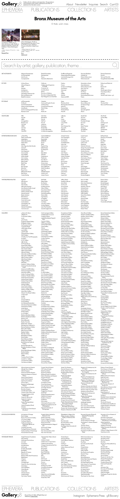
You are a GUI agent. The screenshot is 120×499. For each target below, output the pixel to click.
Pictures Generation (106, 73)
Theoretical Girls (105, 171)
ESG (42, 151)
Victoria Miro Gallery (106, 311)
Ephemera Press (96, 495)
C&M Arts (23, 461)
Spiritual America (105, 242)
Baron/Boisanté (25, 320)
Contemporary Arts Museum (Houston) (28, 409)
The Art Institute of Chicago (88, 420)
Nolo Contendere (85, 262)
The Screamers (104, 168)
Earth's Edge (44, 450)
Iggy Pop (43, 170)
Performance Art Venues (67, 476)
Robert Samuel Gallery (87, 328)
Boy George (24, 166)
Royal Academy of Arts (67, 422)
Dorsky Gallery (45, 267)
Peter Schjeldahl (85, 203)
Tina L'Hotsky (104, 173)
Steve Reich (104, 151)
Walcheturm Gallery (106, 326)
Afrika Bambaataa (26, 141)
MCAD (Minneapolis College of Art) (49, 424)
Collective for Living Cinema (48, 441)
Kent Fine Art (64, 293)
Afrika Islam (24, 142)
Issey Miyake (44, 200)
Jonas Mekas (64, 198)
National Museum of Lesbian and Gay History (88, 399)
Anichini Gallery (25, 284)
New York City (84, 88)
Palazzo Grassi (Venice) (107, 367)
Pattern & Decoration (86, 77)
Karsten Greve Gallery (67, 290)
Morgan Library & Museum (68, 400)
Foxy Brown (44, 159)
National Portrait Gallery (87, 247)
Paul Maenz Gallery (86, 286)
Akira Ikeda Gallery (26, 249)
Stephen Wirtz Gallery (106, 255)
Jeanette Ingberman (46, 208)
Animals (23, 88)
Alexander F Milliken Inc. (27, 255)
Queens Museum (105, 379)
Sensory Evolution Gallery (87, 363)
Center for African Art (26, 397)
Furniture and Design (66, 86)
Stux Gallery (104, 257)
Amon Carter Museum (27, 377)
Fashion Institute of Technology (29, 431)
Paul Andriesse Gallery (86, 283)
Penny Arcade (84, 171)
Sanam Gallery (85, 351)
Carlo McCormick (25, 200)
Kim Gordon (64, 161)
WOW (102, 476)
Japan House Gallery (66, 261)
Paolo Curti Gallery (86, 276)
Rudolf (102, 139)
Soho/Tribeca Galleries (107, 231)
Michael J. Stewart (85, 186)
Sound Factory (84, 467)
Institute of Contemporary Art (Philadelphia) (48, 405)
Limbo (62, 119)
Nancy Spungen (85, 163)
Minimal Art (64, 78)
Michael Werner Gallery (87, 226)
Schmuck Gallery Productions (88, 354)
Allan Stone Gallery (26, 259)
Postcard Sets (64, 108)
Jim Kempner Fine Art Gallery (68, 267)
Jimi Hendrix (64, 141)
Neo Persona (84, 252)
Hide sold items (61, 24)
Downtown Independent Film (48, 95)
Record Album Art (85, 103)
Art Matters (24, 443)
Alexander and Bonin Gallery (28, 254)
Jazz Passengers (65, 137)
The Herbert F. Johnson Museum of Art (89, 422)
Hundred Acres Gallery (67, 238)
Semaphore (84, 357)
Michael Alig (84, 184)
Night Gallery (84, 257)
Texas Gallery (104, 261)
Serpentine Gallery (105, 216)
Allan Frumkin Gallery (27, 257)
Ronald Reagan (105, 183)
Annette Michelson (26, 190)
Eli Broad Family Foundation (48, 374)
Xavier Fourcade (105, 349)
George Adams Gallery (47, 349)
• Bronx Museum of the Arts (9, 50)
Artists (111, 9)
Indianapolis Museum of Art (48, 403)
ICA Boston (44, 399)
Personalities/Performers (87, 95)
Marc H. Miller (84, 179)
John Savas (64, 149)
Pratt (62, 419)
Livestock (63, 335)
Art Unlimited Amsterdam (27, 303)
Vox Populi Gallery (105, 319)
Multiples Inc (84, 242)
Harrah (43, 119)
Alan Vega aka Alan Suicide (28, 146)
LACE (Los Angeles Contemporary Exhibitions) (68, 312)
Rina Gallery (84, 322)
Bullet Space (24, 457)
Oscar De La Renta (85, 195)
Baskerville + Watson (26, 323)
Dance (42, 91)
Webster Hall (104, 126)
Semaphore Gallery (86, 361)
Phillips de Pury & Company (108, 375)
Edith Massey (44, 148)
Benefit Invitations (25, 97)
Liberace (63, 173)
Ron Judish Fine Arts (86, 332)
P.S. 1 (82, 269)
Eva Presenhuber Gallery (47, 288)
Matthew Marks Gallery (87, 216)
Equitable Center (45, 453)
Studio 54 (83, 128)
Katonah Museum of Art (67, 369)
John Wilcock (64, 196)
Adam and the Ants (26, 137)
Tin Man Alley (104, 288)
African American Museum (28, 367)
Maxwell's (63, 128)
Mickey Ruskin (84, 190)
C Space (23, 459)
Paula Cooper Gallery (86, 288)
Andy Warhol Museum (27, 379)
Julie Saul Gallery (65, 284)
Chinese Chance (25, 472)
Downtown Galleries (46, 93)
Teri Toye (103, 161)
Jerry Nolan (64, 139)
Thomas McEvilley (105, 195)
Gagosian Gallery (45, 322)
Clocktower (44, 240)
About (69, 4)
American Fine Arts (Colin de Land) (28, 266)
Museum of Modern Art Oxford (89, 386)
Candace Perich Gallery (27, 357)
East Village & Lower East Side (49, 96)
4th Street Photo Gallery (27, 233)
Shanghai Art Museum (106, 388)
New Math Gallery (85, 255)
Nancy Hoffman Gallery (87, 245)
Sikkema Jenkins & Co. (106, 223)
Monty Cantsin (84, 161)
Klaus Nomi (64, 163)
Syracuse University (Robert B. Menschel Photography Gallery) (88, 415)
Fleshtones (43, 158)
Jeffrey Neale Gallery (66, 266)
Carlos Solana (25, 202)
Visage (102, 124)
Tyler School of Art (85, 427)
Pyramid (83, 122)
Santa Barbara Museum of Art (108, 387)
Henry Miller (44, 195)
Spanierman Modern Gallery (108, 237)
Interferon (63, 443)
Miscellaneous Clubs (66, 131)
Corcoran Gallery (45, 241)
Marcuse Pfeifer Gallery (67, 351)
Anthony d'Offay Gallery (27, 289)
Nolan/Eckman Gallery (87, 261)
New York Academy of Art (48, 431)
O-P (62, 469)
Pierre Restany (84, 205)
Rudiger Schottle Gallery (87, 339)
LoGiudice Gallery (65, 337)
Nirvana (83, 117)
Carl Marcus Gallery (26, 362)
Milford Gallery (85, 228)
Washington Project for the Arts (109, 474)
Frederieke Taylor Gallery (47, 311)
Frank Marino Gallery (46, 308)
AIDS (22, 86)
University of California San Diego (88, 431)
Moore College (45, 429)
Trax (102, 465)
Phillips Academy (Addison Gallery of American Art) (68, 416)
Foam (42, 299)
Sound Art (83, 108)
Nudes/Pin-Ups (85, 93)
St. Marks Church (85, 469)
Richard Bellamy (85, 315)
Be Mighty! (24, 450)
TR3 (102, 119)
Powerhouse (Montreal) (87, 443)
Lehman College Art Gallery (48, 421)
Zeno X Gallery (104, 361)
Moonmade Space (66, 457)
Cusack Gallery (45, 247)
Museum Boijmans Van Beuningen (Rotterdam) (67, 405)
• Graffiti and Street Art (28, 50)
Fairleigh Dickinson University (28, 429)
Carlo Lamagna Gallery (47, 213)
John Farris (64, 190)
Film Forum (44, 458)
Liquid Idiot (64, 175)
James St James (65, 136)
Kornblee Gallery (65, 300)
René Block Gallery (86, 311)
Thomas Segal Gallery (106, 281)
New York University (46, 432)
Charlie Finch (24, 205)
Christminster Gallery (46, 231)
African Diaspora (25, 85)
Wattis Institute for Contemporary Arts (106, 422)
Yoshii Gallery (104, 354)
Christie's (23, 407)
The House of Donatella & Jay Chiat (108, 444)
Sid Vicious (103, 146)
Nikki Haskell (84, 193)
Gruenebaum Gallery (66, 213)
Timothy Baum (104, 196)
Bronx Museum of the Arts (27, 387)
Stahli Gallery (104, 243)
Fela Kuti (43, 154)
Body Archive (24, 454)
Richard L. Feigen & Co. (87, 320)
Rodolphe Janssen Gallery (87, 330)
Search (104, 4)
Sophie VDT (104, 188)
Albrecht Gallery (25, 252)
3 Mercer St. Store (25, 213)
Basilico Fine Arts (25, 322)
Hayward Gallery (65, 223)
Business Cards (25, 111)
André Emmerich (25, 282)
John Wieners (64, 195)
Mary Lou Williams (86, 154)
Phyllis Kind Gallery (86, 299)
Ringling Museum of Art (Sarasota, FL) (107, 381)
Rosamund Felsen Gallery (87, 337)
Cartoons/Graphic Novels (48, 103)
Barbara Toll (24, 318)
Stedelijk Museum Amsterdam (108, 397)
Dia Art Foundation (46, 372)
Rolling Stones (104, 136)
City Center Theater (26, 476)
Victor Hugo (104, 200)
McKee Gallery (85, 223)
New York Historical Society (88, 407)
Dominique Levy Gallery (47, 264)
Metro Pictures (64, 454)
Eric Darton (44, 183)
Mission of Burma (85, 159)
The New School (85, 425)
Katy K (62, 159)
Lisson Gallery (64, 334)
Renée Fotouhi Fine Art (86, 313)
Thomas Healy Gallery (106, 279)
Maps (62, 101)
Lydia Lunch (84, 142)
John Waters (64, 153)
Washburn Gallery (105, 327)
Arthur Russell (24, 156)
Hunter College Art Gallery (48, 419)
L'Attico (63, 308)
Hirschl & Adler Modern (67, 230)
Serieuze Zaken (105, 214)
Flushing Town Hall (46, 465)
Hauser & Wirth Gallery (67, 221)
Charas (43, 228)
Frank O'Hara (44, 184)
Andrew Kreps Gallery (27, 281)
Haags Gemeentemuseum (47, 394)
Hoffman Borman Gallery (67, 231)
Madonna (83, 144)
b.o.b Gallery (24, 313)
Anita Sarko (24, 149)
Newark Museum (85, 409)
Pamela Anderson (85, 168)
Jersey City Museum (66, 367)
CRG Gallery (44, 243)
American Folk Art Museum (28, 372)
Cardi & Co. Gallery (26, 359)
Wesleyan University (106, 425)
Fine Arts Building (45, 296)
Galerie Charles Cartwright (48, 325)
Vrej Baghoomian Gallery (107, 320)
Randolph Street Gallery (87, 310)
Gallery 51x (44, 335)
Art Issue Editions (25, 299)
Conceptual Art (25, 78)
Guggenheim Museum (46, 391)
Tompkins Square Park (106, 462)
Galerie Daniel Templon (47, 327)
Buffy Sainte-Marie (26, 171)
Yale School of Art (105, 432)
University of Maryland (106, 417)
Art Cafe (23, 442)
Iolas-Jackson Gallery (66, 240)
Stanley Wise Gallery (106, 245)
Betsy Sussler (24, 161)
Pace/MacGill (84, 274)
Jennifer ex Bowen (65, 181)
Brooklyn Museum (25, 389)
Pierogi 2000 (84, 301)
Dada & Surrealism (46, 73)
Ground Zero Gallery (46, 363)
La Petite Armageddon (47, 131)
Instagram (79, 495)
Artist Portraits (25, 92)
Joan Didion (64, 188)
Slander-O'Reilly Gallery (107, 230)
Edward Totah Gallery (47, 277)
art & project (24, 294)
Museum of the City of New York (89, 389)
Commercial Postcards (47, 106)
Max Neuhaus (84, 156)
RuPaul (102, 142)
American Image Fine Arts (28, 270)
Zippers (103, 131)
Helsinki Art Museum (46, 396)
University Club (104, 467)
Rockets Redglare (85, 175)
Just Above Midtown (66, 286)
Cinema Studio (25, 474)
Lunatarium (64, 452)
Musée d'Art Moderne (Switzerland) (86, 396)
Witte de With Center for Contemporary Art (107, 341)
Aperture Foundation (26, 381)
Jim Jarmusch (64, 186)
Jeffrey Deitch (64, 179)
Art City (23, 298)
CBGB (22, 126)
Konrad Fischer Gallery (67, 298)
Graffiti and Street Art (66, 73)
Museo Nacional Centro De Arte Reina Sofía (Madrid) (69, 402)
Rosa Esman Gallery (86, 335)
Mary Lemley (84, 181)
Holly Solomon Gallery (67, 233)
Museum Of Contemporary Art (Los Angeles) (89, 371)
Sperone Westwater (106, 238)
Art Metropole (25, 445)
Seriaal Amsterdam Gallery (108, 213)
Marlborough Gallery (66, 361)
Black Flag (24, 163)
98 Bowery (112, 495)
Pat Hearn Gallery (85, 279)
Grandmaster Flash (46, 165)
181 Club (23, 117)
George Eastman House (47, 386)
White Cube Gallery (106, 332)
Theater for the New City (107, 457)
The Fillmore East (105, 438)
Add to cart (24, 54)
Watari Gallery (104, 329)
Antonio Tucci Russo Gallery (28, 293)
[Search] (60, 66)
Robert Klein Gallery (86, 325)
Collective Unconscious (47, 443)
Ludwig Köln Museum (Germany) (66, 385)
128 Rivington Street (26, 228)
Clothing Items (44, 104)
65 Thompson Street (26, 225)
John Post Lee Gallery (66, 274)
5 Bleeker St (24, 214)
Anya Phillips (24, 154)
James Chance (45, 175)
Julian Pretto (64, 283)
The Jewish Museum (106, 402)
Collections (81, 9)
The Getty (103, 400)
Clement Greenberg (26, 207)
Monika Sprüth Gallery (87, 238)
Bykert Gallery (25, 353)
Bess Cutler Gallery (26, 328)
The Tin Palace (104, 455)
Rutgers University (65, 424)
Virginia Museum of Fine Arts (108, 405)
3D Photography (25, 101)
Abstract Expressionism (27, 73)
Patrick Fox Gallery (86, 281)
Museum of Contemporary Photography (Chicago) (87, 380)
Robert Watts (84, 208)
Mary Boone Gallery (86, 213)
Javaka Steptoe (45, 205)
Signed (82, 106)
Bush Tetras (24, 173)
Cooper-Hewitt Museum (47, 367)
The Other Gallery (105, 271)
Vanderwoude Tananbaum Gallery (107, 308)
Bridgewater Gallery (26, 340)
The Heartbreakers (105, 165)
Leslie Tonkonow (65, 328)
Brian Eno (23, 168)
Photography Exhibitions (67, 104)
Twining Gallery (105, 297)
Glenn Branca (44, 161)
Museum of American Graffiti (68, 409)
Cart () (114, 4)
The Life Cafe (104, 447)
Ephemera (12, 9)
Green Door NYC (45, 477)
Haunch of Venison (66, 218)
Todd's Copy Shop (105, 460)
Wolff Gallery (104, 344)
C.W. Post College (25, 419)
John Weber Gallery (66, 276)
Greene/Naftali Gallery (47, 359)
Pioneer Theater (85, 440)
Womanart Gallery (106, 346)
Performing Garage (86, 438)
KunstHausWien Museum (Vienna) (67, 373)
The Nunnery (104, 269)
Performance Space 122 (87, 437)
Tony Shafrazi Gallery (106, 291)
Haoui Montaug (45, 191)
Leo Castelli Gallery (66, 325)
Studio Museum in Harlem (107, 398)
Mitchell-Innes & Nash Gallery (88, 230)
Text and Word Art (105, 77)
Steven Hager (104, 190)
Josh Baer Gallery (65, 281)
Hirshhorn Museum (46, 398)
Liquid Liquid (84, 136)
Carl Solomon (24, 198)
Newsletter (81, 4)
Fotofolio (43, 303)
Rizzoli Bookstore (85, 457)
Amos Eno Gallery (26, 272)
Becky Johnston (25, 195)
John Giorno (64, 191)
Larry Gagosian (65, 205)
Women (103, 93)
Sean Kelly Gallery (85, 356)
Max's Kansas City (65, 126)
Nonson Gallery (85, 264)
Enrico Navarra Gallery (47, 286)
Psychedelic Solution (86, 308)
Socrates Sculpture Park (87, 462)
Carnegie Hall (24, 462)
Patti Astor (83, 200)
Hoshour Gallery (65, 235)
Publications (45, 9)
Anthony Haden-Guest (27, 191)
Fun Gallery (44, 316)
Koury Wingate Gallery (67, 301)
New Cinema (64, 462)
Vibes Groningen (105, 472)
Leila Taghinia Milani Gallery (68, 322)
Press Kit (63, 111)
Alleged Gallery (25, 261)
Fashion (63, 83)
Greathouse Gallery (46, 357)
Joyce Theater (64, 445)
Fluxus (42, 77)
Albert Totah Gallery (26, 250)
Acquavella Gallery (26, 245)
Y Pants (102, 175)
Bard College (24, 416)
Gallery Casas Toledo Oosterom (49, 339)
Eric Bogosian (44, 149)
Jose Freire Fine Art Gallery (68, 279)
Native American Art (86, 86)
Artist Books (24, 108)
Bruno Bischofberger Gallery (28, 350)
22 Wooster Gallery (26, 216)
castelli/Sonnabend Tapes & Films (48, 218)
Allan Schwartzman (26, 186)
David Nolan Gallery (46, 255)
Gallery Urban (45, 342)
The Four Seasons (105, 440)
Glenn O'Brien (44, 188)
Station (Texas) (85, 471)
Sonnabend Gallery (106, 235)
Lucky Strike (64, 122)
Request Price (5, 53)
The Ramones (104, 166)
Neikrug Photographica (87, 250)
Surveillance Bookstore (87, 472)
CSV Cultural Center (46, 369)
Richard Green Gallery (87, 318)
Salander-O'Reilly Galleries (88, 346)
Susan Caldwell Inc (105, 259)
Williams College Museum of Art (109, 430)
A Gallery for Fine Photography (29, 237)
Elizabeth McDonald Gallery (48, 281)
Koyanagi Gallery (65, 303)
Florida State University (27, 432)
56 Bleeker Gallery (26, 223)
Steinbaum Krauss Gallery (107, 250)
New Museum (84, 404)
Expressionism (44, 75)
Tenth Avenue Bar (85, 474)
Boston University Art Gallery (28, 417)
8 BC (22, 116)
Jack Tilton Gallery (66, 252)
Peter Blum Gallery (85, 293)
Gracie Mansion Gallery (47, 354)
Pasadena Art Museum (106, 371)
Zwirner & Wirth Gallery (107, 363)
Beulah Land (24, 122)
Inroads (63, 442)
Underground (104, 122)
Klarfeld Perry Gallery (66, 295)
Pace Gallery (84, 271)
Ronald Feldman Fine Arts (87, 334)
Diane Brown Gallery (46, 262)
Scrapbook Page (85, 104)
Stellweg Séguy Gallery (107, 252)
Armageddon (24, 121)
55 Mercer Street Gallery (27, 221)
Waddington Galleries (106, 324)
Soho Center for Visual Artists (88, 464)
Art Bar (23, 296)
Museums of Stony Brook (87, 391)
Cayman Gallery (45, 221)
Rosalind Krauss (105, 184)
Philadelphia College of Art (68, 414)
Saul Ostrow (104, 186)
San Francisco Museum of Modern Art (107, 384)
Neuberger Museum (86, 402)
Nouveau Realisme (86, 73)
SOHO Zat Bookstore (86, 466)
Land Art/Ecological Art (67, 77)
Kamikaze (43, 126)
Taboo (102, 154)
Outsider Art (84, 75)
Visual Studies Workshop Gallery (107, 316)
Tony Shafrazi (104, 198)
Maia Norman (64, 208)
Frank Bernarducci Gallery (48, 306)
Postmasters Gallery (86, 305)
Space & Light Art (85, 110)
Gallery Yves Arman (46, 344)
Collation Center (45, 440)
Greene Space (64, 437)
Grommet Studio (45, 361)
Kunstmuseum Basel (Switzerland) (66, 376)
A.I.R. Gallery (24, 240)
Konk (62, 165)
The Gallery (104, 266)
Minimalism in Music (86, 83)
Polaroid (63, 106)
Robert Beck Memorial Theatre (89, 459)
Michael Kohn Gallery (86, 225)
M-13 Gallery (64, 346)
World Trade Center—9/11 (107, 95)
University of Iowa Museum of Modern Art (108, 415)
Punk (102, 85)
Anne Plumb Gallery (26, 286)
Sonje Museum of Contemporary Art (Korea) (108, 392)
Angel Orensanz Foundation (28, 437)
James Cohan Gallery (66, 254)
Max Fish (83, 220)
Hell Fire (43, 121)
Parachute (63, 472)
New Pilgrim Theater (66, 464)
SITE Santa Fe (104, 390)
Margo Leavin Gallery (66, 352)
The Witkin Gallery (105, 274)
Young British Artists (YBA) (107, 78)
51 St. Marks (24, 220)
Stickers (103, 101)
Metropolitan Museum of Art (68, 390)
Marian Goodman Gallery (68, 354)
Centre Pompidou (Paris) (27, 405)
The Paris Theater (105, 448)
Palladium (83, 119)
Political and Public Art (106, 83)
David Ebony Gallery (46, 253)
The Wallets (104, 170)
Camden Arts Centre (26, 390)
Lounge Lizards (85, 141)
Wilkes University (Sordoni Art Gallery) (108, 427)
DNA (42, 144)
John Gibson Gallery (66, 269)
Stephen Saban (104, 149)
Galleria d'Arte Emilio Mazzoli (49, 332)
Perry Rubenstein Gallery (87, 291)
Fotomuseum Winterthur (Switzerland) (47, 380)
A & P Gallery (24, 235)
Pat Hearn (83, 196)
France (63, 85)
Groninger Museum (46, 387)
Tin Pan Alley (104, 117)
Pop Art (103, 75)
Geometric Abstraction (47, 78)
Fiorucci (43, 462)
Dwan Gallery (44, 269)
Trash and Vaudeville (106, 464)
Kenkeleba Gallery (66, 291)
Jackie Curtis (44, 173)
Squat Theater (84, 126)
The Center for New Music (87, 476)
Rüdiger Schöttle (85, 340)
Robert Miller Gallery (86, 327)
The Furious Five (105, 163)
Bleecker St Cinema (26, 452)
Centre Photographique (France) (27, 402)
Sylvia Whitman (105, 193)
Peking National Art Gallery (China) (108, 373)
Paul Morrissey (84, 202)
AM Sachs (23, 262)
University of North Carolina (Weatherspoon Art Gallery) (108, 419)
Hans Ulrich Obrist (45, 190)
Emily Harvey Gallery (46, 282)
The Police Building (105, 452)
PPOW (82, 306)
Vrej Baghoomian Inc (106, 322)
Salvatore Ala (84, 347)
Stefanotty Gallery (105, 247)
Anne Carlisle (24, 153)
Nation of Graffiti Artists (67, 461)
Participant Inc (64, 474)
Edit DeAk (43, 179)
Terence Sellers (104, 159)
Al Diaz (23, 144)
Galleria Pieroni (45, 334)
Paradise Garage (85, 121)
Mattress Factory (85, 218)
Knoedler (63, 296)
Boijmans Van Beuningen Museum (27, 384)
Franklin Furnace (45, 469)
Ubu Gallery (104, 301)
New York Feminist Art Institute (69, 466)
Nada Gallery (84, 243)
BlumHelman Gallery (26, 335)
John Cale (63, 144)
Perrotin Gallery (85, 290)
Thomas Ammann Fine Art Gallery (107, 276)
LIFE (62, 117)
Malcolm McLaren (85, 146)
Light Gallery (64, 332)
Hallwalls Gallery (65, 216)
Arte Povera (24, 77)
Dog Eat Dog (44, 146)
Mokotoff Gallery (85, 235)
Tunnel (102, 121)
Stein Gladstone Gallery (107, 249)
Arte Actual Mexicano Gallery (29, 305)
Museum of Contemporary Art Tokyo (88, 374)
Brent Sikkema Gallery (27, 339)
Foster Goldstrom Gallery (47, 301)
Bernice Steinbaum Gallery (28, 327)
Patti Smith (83, 170)
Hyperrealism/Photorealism (68, 75)
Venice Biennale (105, 470)
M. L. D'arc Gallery (66, 347)
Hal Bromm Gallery (66, 214)
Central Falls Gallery (46, 224)
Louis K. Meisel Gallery (67, 339)
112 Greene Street (25, 226)
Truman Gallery (105, 296)
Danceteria (44, 117)
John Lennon (64, 146)
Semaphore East (85, 359)
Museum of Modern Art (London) (87, 383)
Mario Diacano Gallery (67, 357)
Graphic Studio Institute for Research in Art (48, 415)
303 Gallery (24, 230)
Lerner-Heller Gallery (66, 327)
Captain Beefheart (46, 136)
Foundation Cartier (46, 382)
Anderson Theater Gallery (28, 276)
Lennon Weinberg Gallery (67, 323)
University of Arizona (86, 429)
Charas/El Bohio (25, 467)
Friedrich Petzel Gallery (47, 313)
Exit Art (43, 457)
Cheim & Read (44, 230)
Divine (42, 142)
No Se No (83, 259)
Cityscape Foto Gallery (47, 236)
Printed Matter (84, 447)
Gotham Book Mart (46, 476)
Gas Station (64, 88)
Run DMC (103, 141)
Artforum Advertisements (27, 106)
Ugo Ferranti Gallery (106, 303)
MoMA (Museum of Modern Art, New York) (68, 395)
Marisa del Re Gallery (66, 359)
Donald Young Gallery (47, 265)
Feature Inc (44, 293)
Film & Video (44, 108)
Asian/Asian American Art (27, 93)
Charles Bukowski (25, 203)
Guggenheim (44, 389)
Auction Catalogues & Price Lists (29, 110)
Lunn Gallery (64, 344)
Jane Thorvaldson (45, 203)
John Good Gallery (66, 271)
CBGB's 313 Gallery (46, 223)
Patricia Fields (84, 198)
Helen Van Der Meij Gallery (68, 228)
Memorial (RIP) (65, 97)
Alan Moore (24, 181)
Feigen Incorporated (46, 294)
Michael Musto (84, 188)
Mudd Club (84, 116)
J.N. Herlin (64, 245)
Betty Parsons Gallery (26, 330)
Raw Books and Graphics (87, 452)
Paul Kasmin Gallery (86, 284)
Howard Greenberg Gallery (68, 237)
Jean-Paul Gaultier (46, 207)
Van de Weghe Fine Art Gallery (109, 306)
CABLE (23, 355)
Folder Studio (34, 496)
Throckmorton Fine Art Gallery (108, 282)
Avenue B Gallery (25, 310)
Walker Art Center (105, 407)
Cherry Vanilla (44, 137)
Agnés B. (23, 179)
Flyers (42, 110)
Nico (82, 165)
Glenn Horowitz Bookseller (48, 474)
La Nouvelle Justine (46, 129)
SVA (62, 429)
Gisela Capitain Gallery (47, 352)
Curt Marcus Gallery (46, 245)
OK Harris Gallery (85, 267)
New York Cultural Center (87, 406)
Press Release (84, 101)
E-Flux (42, 270)
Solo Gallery (104, 233)
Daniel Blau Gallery (46, 250)
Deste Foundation (45, 371)
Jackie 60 (43, 124)
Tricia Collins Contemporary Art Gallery (109, 293)
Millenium (63, 455)
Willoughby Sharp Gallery (107, 338)
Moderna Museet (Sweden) (68, 393)
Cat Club (23, 124)
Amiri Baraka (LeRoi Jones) (28, 188)
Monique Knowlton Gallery (88, 240)
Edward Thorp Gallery (47, 276)
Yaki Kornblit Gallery (106, 353)
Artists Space (24, 308)
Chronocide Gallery (46, 233)
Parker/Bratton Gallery (87, 278)
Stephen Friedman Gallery (107, 254)
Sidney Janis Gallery (106, 221)
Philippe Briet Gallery (86, 295)
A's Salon (23, 238)
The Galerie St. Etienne (106, 264)
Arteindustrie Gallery (26, 306)
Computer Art (44, 88)
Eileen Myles (44, 181)
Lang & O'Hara (65, 315)
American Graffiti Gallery (27, 269)
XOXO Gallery (104, 351)
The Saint (83, 131)
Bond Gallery (24, 337)
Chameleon (24, 466)
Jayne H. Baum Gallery (67, 264)
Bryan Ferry (24, 170)
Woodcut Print (104, 103)
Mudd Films (64, 459)
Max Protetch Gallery (86, 221)
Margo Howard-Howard (87, 148)
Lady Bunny (64, 168)
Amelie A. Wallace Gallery (28, 264)
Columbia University (26, 427)
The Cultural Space (105, 437)
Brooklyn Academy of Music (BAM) (28, 347)
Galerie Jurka (44, 328)
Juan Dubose (64, 200)
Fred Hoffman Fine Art (47, 310)
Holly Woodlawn (45, 168)
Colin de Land (24, 208)
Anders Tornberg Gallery (27, 274)
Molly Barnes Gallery (86, 237)
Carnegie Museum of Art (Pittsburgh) (27, 394)
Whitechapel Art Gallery (107, 334)
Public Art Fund (104, 377)
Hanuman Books (65, 438)
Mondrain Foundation (66, 398)
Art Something (25, 301)
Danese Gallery (45, 248)
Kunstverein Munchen (66, 379)
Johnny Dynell (64, 154)
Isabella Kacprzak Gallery (67, 242)
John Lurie (63, 148)
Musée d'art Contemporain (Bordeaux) (88, 393)
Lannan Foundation (66, 383)
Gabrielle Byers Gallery (47, 320)
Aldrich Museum (25, 371)
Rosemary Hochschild (106, 137)
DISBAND (43, 141)
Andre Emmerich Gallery (27, 277)
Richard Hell (84, 173)
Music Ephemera (85, 85)
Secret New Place (85, 461)
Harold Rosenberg (46, 193)
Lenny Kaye (64, 171)
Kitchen (63, 449)
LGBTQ (63, 93)
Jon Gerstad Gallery (66, 278)
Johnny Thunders (65, 156)
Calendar (43, 101)
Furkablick (44, 470)
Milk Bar (63, 129)
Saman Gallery (85, 349)
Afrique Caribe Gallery (27, 247)
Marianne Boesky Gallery (67, 356)
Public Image (84, 449)
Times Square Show (106, 92)
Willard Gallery (105, 336)
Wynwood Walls (105, 347)
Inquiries (93, 4)
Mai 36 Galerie (65, 349)
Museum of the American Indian (89, 388)
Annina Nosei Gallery (26, 288)
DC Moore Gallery (46, 258)
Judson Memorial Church (67, 447)
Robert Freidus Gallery (87, 323)
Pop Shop (83, 442)
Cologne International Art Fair (49, 445)
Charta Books (24, 469)
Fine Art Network (45, 460)
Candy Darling (25, 175)
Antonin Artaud (25, 193)
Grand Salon (44, 356)
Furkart (43, 472)
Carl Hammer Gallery (27, 360)
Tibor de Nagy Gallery (106, 284)
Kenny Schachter (65, 203)
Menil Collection (65, 388)
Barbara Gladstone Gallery (28, 316)
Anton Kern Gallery (26, 291)
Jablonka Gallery (65, 247)
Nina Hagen (84, 166)
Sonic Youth (104, 148)
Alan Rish (23, 183)
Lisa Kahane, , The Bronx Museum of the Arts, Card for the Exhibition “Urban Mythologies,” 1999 (10, 45)
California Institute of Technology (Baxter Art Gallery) (27, 424)
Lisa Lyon (83, 137)
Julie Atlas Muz (65, 158)
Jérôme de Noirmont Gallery (68, 288)
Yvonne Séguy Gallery (106, 358)
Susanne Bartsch (105, 191)
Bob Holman (24, 196)
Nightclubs (83, 90)
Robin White (104, 181)
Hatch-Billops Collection (67, 440)
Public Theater (84, 450)
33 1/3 (22, 218)
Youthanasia (104, 129)
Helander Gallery (65, 226)
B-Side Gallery (25, 311)
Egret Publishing (45, 452)
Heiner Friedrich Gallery (67, 225)
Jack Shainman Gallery (67, 250)
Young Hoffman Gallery (107, 356)
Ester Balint (44, 153)
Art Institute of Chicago (27, 414)
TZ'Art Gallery (104, 299)
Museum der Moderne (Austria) (69, 408)
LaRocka (63, 116)
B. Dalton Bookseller (26, 449)
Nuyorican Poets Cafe (66, 467)
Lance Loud (64, 170)
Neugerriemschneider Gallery (88, 254)
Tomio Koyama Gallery (107, 289)
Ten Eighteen (84, 129)
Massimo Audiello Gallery (87, 214)
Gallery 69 (44, 337)
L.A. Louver (64, 310)
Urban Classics (104, 304)
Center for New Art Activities (28, 464)
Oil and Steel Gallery (86, 266)
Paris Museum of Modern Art (108, 369)
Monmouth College (46, 427)
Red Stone (83, 455)
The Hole (103, 442)
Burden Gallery (25, 352)
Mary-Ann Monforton (86, 183)
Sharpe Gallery (105, 218)
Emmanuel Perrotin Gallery (48, 284)
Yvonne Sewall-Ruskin (106, 202)
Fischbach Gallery (45, 298)
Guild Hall (43, 392)
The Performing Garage (107, 450)
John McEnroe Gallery (66, 272)
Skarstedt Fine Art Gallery (107, 228)
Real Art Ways (84, 454)
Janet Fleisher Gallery (66, 257)
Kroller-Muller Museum (67, 371)
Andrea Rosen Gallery (27, 279)
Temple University (85, 419)
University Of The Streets (107, 469)
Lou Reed (83, 139)
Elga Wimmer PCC (46, 279)
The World (103, 116)
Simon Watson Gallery (106, 226)
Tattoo (102, 88)
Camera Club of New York (28, 392)
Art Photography (25, 75)
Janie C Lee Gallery (66, 259)
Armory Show (24, 382)
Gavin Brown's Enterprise (47, 347)
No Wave (83, 92)
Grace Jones (44, 163)
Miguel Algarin (84, 191)
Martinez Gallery (65, 363)
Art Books (23, 103)
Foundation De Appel (46, 467)
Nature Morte (84, 249)
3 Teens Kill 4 (24, 136)
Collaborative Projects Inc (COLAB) (47, 85)
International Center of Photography (47, 408)
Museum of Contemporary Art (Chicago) (88, 368)
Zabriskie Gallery (105, 359)
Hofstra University (45, 417)
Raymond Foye (85, 207)
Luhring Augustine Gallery (67, 342)
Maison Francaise (45, 422)
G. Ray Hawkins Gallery (47, 318)
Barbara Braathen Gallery (28, 315)
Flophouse (43, 464)
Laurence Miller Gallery (67, 316)
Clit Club (23, 128)
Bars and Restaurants (26, 95)
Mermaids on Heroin (86, 158)
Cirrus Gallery (44, 235)
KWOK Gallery (65, 307)
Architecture (24, 90)
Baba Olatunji (24, 159)
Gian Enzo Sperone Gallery (48, 351)
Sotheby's (103, 395)
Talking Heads (104, 156)
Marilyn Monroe (85, 151)
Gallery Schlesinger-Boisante (48, 340)
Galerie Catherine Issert (47, 323)
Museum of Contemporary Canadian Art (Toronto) (87, 377)
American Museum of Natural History (28, 374)
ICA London (44, 401)
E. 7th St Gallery (45, 272)
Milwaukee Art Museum (67, 392)
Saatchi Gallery (85, 342)
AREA (22, 119)
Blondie (23, 165)
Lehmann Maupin (65, 320)
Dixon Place (44, 447)
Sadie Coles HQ (85, 344)
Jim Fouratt (64, 184)
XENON (103, 128)
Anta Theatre (24, 438)
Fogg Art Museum (45, 377)
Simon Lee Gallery (105, 225)
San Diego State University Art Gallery (68, 426)
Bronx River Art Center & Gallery (27, 342)
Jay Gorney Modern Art (67, 262)
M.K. (62, 124)
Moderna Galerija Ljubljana (88, 233)
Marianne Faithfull (85, 149)
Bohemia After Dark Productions (29, 455)
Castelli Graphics (45, 216)
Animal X (23, 148)
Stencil (82, 111)
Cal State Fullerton (26, 421)
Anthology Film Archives (27, 440)
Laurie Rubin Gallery (66, 318)
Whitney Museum (105, 409)
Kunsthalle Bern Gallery (67, 305)
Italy (62, 92)
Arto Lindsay (24, 158)
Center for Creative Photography (26, 399)
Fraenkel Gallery (45, 305)
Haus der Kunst (65, 220)
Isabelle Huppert (45, 171)
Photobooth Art (65, 103)
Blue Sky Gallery (25, 334)
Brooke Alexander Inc (26, 345)
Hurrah (43, 122)
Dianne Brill (44, 139)
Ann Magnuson (25, 151)
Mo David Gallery (85, 231)
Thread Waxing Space (106, 458)
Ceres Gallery (44, 226)
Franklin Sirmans (45, 186)
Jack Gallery (64, 249)
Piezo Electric (84, 303)
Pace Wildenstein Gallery (87, 272)
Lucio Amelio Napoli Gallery (68, 340)
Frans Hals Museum (46, 384)
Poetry (82, 97)
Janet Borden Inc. (65, 255)
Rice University (64, 421)
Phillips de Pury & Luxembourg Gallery (88, 297)
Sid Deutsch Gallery (106, 220)
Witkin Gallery (104, 339)
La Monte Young (65, 166)
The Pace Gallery (105, 272)
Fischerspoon (44, 156)
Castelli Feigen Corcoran (47, 214)
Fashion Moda (45, 291)
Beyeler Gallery (25, 332)
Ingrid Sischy (44, 196)
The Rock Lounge (105, 453)
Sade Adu (103, 144)
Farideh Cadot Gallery (47, 289)
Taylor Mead (104, 158)
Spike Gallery (104, 240)
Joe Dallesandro (65, 142)
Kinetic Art (43, 111)
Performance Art (85, 78)
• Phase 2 (27, 51)
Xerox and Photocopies (107, 104)
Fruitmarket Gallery (46, 315)
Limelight (63, 121)
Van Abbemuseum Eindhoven (108, 403)
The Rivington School (106, 90)
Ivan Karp (43, 202)
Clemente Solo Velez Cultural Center (48, 437)
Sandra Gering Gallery (87, 352)
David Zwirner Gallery (47, 257)
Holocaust (63, 90)
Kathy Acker (64, 202)
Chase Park (24, 471)
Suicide (102, 153)
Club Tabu (43, 116)
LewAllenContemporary (67, 330)
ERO (42, 455)
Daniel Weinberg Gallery (47, 252)
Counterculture (45, 90)
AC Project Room (25, 243)
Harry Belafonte (45, 166)
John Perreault (64, 193)
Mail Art (63, 95)
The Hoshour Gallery (106, 267)
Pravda (83, 445)
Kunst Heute (64, 450)
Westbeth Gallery (105, 331)
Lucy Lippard (64, 207)
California (43, 83)
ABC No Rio (24, 242)
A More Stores (25, 83)
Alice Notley (24, 184)
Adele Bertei (24, 139)
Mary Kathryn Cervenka (87, 153)
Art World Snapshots (26, 104)
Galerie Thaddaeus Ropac (48, 330)
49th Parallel (24, 231)
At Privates (24, 447)
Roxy (82, 124)
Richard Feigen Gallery (87, 316)
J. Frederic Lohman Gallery (68, 243)
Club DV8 (23, 131)
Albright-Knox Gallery (27, 369)
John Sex (63, 151)
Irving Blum (44, 198)
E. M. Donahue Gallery (47, 274)
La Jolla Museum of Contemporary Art (66, 381)
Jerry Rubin (64, 183)
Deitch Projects (45, 260)
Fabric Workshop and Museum (49, 376)
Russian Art (103, 86)
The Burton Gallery (105, 262)
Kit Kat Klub (44, 128)
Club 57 (23, 129)
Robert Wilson (104, 179)
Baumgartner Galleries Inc (28, 325)
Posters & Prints (65, 110)
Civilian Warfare (45, 238)
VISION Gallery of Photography (105, 313)
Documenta (44, 448)
